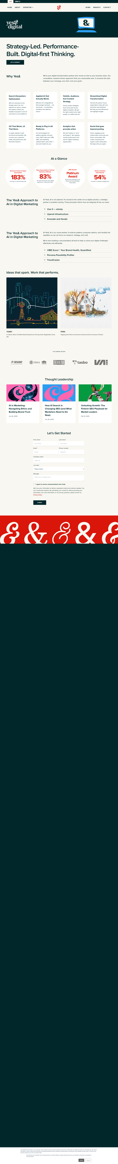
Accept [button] (81, 1160)
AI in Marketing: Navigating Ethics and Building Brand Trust (20, 409)
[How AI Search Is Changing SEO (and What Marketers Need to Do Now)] (59, 392)
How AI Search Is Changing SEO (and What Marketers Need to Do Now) (58, 410)
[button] (77, 209)
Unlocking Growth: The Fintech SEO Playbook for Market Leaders (94, 409)
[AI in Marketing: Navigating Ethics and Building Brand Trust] (22, 392)
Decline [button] (88, 1160)
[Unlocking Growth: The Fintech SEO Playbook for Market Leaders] (95, 392)
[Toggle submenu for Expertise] (33, 7)
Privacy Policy (37, 495)
